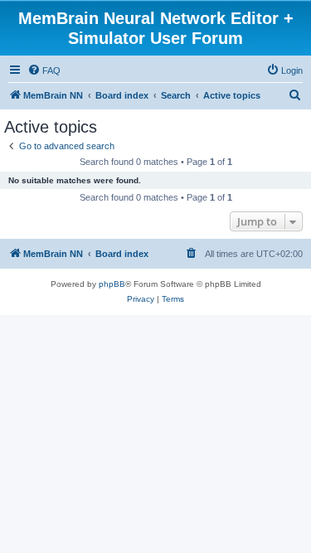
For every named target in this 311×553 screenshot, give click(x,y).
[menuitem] (44, 70)
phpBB (112, 284)
